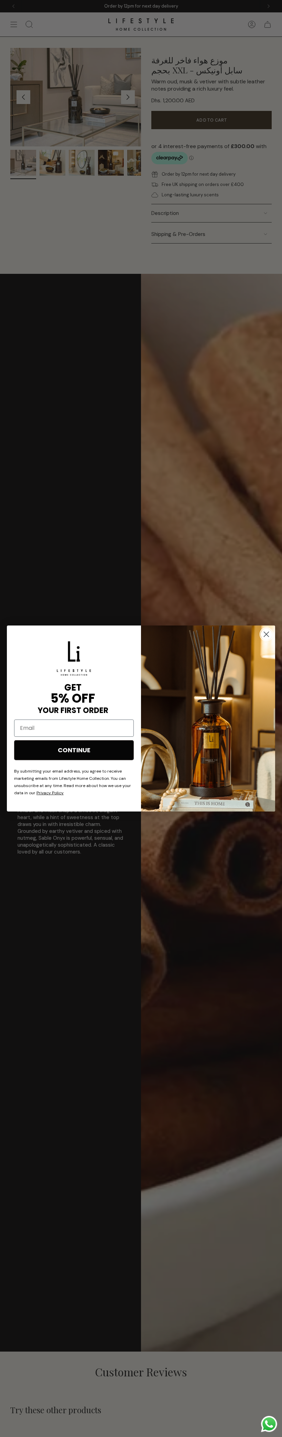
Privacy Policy (50, 793)
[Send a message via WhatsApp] (269, 1424)
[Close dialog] (266, 634)
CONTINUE (74, 750)
